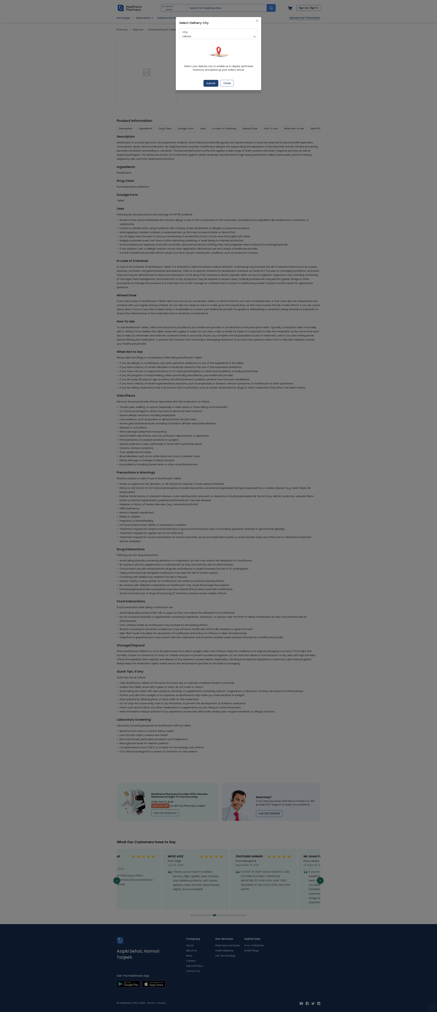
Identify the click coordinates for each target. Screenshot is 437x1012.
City (185, 32)
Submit (210, 83)
